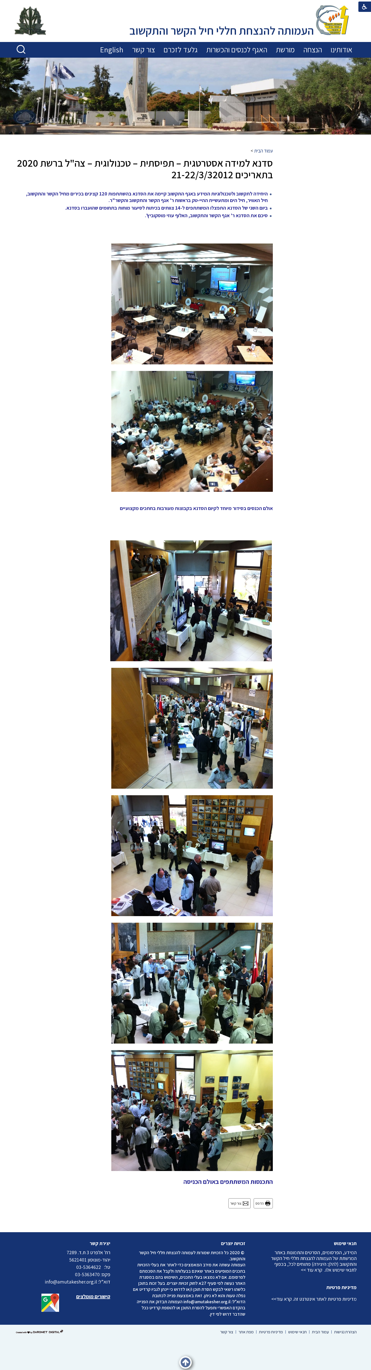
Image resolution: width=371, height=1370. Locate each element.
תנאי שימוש (345, 1243)
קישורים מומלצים (93, 1296)
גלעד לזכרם (181, 50)
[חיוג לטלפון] (102, 1267)
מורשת (285, 50)
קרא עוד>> (281, 1299)
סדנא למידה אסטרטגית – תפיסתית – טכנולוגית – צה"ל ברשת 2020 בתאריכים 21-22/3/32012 (145, 168)
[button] (21, 49)
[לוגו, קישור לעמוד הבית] (332, 20)
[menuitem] (341, 50)
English (111, 50)
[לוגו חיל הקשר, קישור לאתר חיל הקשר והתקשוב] (30, 21)
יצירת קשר (100, 1243)
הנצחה (312, 50)
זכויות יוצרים (233, 1243)
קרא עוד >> (311, 1270)
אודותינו (341, 50)
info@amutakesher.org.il (206, 1302)
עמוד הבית (263, 151)
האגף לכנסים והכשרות (236, 50)
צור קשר (143, 50)
